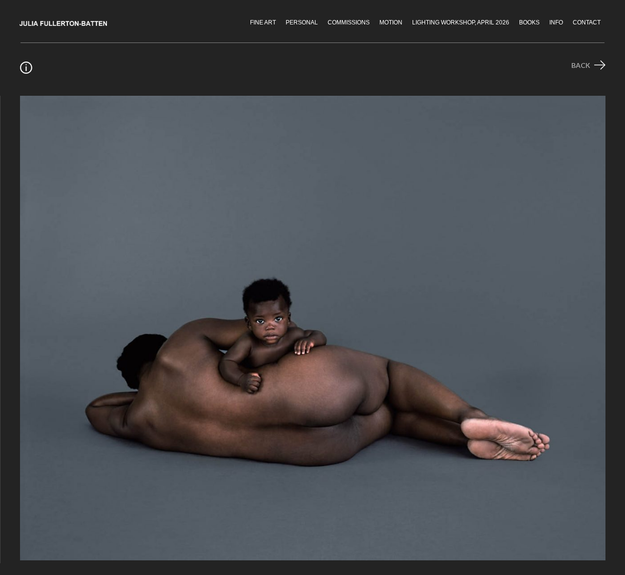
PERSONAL (302, 22)
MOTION (390, 22)
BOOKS (529, 22)
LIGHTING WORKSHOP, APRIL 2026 (460, 22)
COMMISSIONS (349, 22)
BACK (581, 65)
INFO (556, 22)
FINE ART (263, 22)
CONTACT (587, 22)
